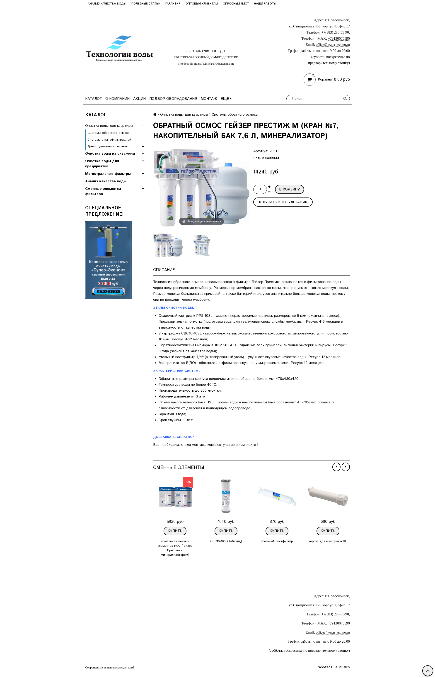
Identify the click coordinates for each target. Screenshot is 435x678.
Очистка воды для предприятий (102, 164)
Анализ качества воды (107, 4)
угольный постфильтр (277, 541)
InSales (344, 667)
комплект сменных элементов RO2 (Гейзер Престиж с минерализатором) (175, 548)
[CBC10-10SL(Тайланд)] (226, 497)
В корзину (289, 189)
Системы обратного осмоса (108, 133)
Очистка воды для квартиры (109, 125)
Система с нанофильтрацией (109, 139)
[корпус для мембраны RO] (328, 497)
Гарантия (173, 4)
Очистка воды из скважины (110, 153)
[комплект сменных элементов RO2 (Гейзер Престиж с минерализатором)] (175, 497)
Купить (175, 531)
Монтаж (209, 98)
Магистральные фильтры (108, 173)
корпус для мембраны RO (328, 541)
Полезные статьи (145, 4)
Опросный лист (236, 4)
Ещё (225, 98)
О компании (117, 98)
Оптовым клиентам (202, 4)
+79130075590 (339, 38)
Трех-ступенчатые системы (107, 146)
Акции (139, 98)
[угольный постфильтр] (277, 497)
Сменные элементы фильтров (103, 191)
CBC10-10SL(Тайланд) (226, 541)
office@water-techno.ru (333, 44)
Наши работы (265, 4)
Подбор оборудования (173, 98)
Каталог (93, 98)
